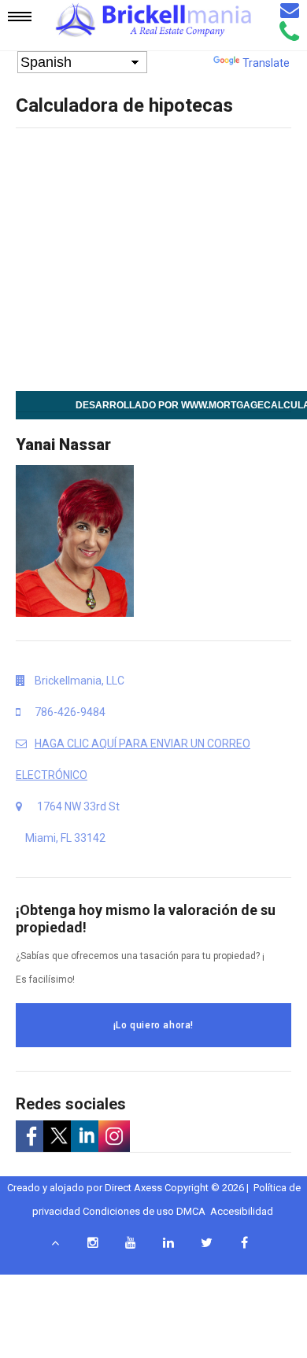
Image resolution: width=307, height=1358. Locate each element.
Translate (266, 63)
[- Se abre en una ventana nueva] (29, 1136)
